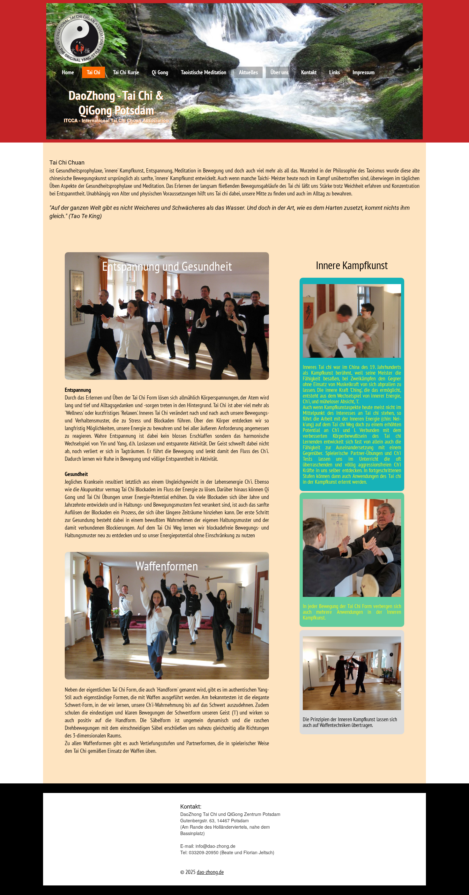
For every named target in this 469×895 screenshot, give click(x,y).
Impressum (364, 72)
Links (334, 72)
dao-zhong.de (210, 872)
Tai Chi (93, 72)
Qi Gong (160, 72)
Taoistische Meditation (203, 72)
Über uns (279, 72)
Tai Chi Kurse (126, 72)
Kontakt (308, 72)
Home (68, 72)
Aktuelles (248, 72)
